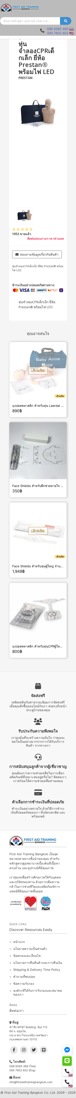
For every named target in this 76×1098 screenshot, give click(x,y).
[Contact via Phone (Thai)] (67, 1071)
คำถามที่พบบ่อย (24, 977)
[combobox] (30, 21)
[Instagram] (24, 1050)
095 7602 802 (57, 33)
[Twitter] (34, 1050)
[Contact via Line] (67, 1061)
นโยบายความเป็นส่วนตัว (30, 949)
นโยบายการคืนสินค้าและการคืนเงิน (37, 963)
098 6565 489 (57, 29)
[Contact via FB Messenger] (67, 1050)
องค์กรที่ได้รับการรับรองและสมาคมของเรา (37, 992)
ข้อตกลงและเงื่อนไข (27, 956)
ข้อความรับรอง (23, 984)
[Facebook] (14, 1050)
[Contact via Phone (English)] (67, 1082)
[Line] (44, 1050)
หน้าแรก (19, 942)
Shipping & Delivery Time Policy (36, 970)
